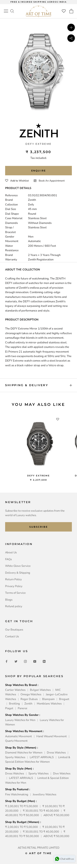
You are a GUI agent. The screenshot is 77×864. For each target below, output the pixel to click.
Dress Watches (56, 753)
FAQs (8, 559)
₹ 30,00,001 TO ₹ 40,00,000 (41, 811)
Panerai (22, 708)
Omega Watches (31, 694)
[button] (17, 180)
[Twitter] (16, 661)
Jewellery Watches (44, 794)
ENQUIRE (38, 170)
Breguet (64, 699)
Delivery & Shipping (17, 573)
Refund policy (13, 606)
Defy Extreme (38, 475)
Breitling (14, 704)
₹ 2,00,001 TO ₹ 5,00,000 (21, 806)
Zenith (28, 704)
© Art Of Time (38, 853)
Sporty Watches (15, 757)
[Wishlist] (64, 11)
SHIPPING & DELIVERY (26, 385)
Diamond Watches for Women (23, 753)
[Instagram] (25, 661)
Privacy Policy (13, 586)
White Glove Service (18, 566)
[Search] (12, 11)
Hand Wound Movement (51, 736)
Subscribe (38, 526)
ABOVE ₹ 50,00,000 (56, 815)
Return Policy (13, 579)
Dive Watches (61, 773)
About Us (11, 552)
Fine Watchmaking (16, 794)
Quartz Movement (16, 741)
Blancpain (48, 699)
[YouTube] (34, 661)
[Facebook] (6, 661)
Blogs (8, 600)
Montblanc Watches (49, 704)
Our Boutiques (14, 630)
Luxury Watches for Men (20, 720)
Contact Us (12, 636)
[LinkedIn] (44, 661)
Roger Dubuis (29, 699)
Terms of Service (15, 593)
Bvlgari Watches (40, 690)
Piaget (9, 708)
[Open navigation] (6, 11)
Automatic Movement (18, 736)
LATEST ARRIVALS (42, 757)
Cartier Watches (15, 690)
